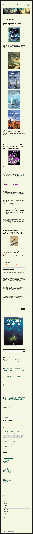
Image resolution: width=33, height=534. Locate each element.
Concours (5, 501)
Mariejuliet (6, 398)
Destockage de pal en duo (8, 434)
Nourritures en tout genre (8, 480)
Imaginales (13, 436)
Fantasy (19, 434)
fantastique (15, 434)
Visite (5, 521)
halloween (8, 436)
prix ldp (13, 441)
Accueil (4, 489)
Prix (4, 515)
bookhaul (17, 431)
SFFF (16, 443)
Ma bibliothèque (6, 439)
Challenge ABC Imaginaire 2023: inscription (11, 359)
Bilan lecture (6, 499)
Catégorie (5, 495)
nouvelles (11, 439)
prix (10, 441)
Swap (5, 513)
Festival (5, 507)
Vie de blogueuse (6, 519)
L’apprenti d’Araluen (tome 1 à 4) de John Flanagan (16, 397)
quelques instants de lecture (8, 443)
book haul (21, 431)
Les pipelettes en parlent (8, 473)
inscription (17, 436)
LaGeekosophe (6, 399)
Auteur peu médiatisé (14, 429)
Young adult (6, 446)
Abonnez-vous (7, 420)
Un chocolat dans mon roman (9, 483)
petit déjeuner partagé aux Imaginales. (15, 176)
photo (22, 439)
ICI (3, 261)
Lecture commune (15, 438)
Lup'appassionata (7, 477)
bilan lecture (11, 431)
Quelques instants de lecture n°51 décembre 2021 (12, 376)
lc (7, 438)
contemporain (18, 433)
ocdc (14, 439)
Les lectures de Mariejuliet (11, 5)
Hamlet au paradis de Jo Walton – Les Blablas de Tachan (13, 395)
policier (8, 441)
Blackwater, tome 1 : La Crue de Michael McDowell (12, 366)
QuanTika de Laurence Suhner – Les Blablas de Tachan (13, 392)
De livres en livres (7, 462)
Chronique (5, 505)
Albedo (5, 454)
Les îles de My (6, 469)
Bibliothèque (6, 431)
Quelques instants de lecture (8, 523)
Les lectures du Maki (7, 472)
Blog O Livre (6, 459)
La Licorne (5, 464)
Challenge (5, 433)
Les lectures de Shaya (7, 470)
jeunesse (5, 438)
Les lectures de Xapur (7, 471)
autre (20, 429)
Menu (28, 5)
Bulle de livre (6, 461)
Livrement (5, 474)
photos (5, 441)
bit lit (14, 431)
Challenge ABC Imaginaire (7, 525)
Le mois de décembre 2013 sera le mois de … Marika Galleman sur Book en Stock (14, 146)
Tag (4, 517)
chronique (9, 433)
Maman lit (5, 478)
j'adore (21, 436)
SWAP (19, 443)
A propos (4, 491)
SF (14, 443)
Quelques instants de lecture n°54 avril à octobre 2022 (12, 361)
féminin (5, 436)
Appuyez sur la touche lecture (8, 455)
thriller (22, 443)
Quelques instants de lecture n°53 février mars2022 (12, 368)
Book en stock (6, 460)
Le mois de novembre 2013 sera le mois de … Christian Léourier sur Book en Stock (12, 232)
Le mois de (6, 509)
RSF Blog (5, 482)
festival (22, 434)
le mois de (20, 438)
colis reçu (13, 433)
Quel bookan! (6, 481)
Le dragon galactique (7, 468)
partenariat (18, 439)
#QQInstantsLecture (7, 429)
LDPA (10, 438)
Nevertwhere (6, 479)
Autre (5, 497)
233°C (5, 463)
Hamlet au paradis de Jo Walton (9, 396)
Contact (4, 493)
